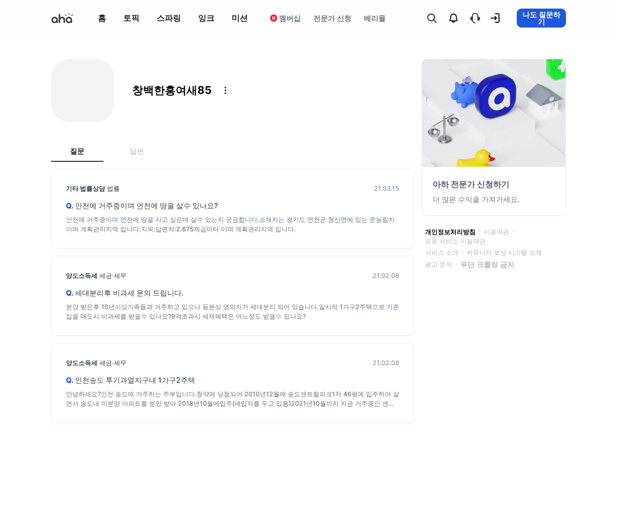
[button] (225, 90)
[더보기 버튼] (225, 90)
